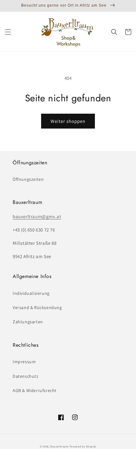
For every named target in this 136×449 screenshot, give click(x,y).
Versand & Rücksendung (37, 307)
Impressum (24, 361)
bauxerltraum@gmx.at (37, 216)
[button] (8, 32)
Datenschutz (26, 376)
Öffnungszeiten (28, 179)
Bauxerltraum (59, 446)
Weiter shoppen (68, 121)
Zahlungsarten (28, 322)
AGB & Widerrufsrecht (35, 390)
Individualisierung (31, 293)
